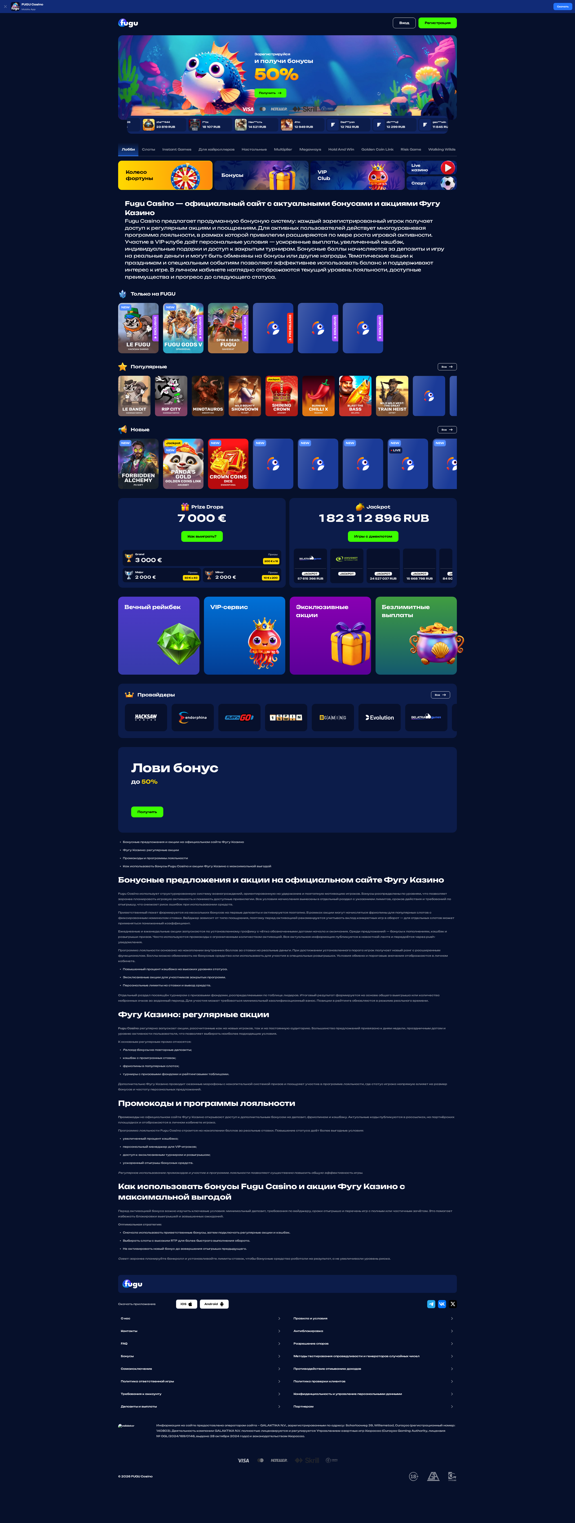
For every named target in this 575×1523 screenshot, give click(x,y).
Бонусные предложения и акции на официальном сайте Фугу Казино (183, 842)
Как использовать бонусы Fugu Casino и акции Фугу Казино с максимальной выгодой (197, 866)
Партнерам (304, 1406)
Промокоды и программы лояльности (155, 858)
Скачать (563, 6)
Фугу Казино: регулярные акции (151, 850)
